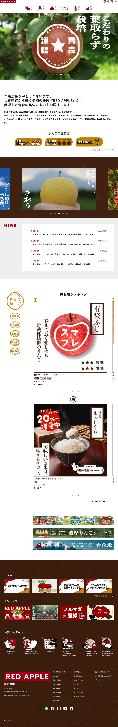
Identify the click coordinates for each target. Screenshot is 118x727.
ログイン (108, 1)
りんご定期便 (57, 684)
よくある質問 (57, 692)
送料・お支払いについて (102, 672)
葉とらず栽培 (57, 688)
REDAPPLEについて (59, 672)
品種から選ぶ (57, 680)
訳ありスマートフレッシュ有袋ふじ (47, 375)
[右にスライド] (78, 391)
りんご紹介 (96, 150)
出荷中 (49, 378)
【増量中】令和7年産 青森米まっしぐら (48, 479)
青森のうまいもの (79, 696)
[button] (116, 1)
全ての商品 (77, 672)
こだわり (55, 676)
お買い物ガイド (57, 701)
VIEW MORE (99, 501)
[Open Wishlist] (104, 1)
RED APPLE (10, 720)
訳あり (37, 378)
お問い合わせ (57, 696)
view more (100, 596)
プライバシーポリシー (101, 680)
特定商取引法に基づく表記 (103, 676)
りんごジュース (78, 692)
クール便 (43, 378)
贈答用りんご (78, 676)
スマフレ (76, 684)
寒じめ (76, 688)
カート (112, 1)
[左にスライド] (68, 391)
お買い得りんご (78, 680)
